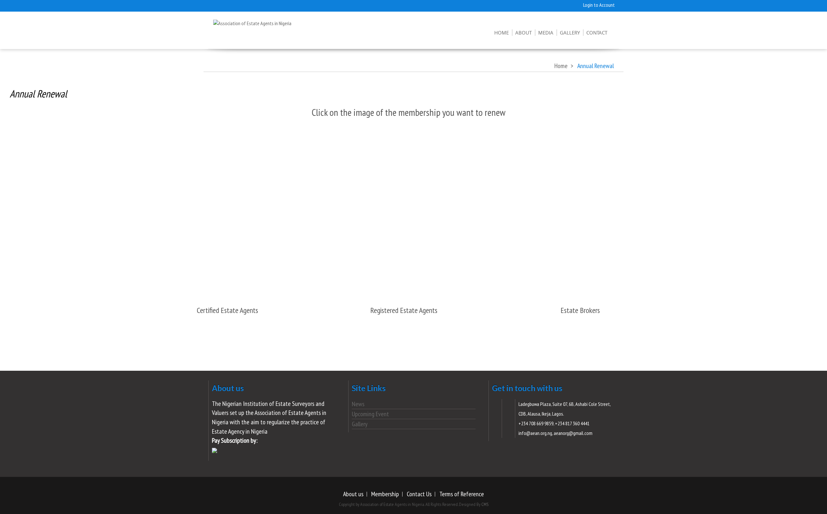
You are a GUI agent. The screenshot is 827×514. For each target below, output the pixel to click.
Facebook (245, 5)
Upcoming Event (370, 414)
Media (545, 32)
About (523, 32)
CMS (484, 504)
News (358, 404)
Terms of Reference (461, 494)
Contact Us (419, 494)
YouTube (258, 5)
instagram (232, 5)
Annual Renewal (38, 93)
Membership (385, 494)
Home (501, 32)
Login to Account (599, 5)
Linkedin (271, 5)
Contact (596, 32)
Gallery (570, 32)
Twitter (220, 5)
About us (353, 494)
